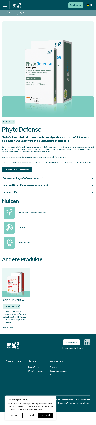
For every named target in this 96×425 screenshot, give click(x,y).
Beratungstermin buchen (59, 371)
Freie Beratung (75, 5)
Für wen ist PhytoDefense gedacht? (23, 178)
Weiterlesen (8, 327)
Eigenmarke (12, 13)
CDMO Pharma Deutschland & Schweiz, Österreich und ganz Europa (62, 403)
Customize (15, 415)
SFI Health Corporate (35, 371)
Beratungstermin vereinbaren (17, 169)
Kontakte (53, 375)
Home (3, 13)
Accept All (46, 415)
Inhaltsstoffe (10, 192)
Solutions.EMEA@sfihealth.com (72, 348)
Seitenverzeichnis (83, 400)
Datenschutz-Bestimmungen (61, 400)
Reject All (30, 415)
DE (91, 5)
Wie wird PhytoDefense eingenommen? (25, 185)
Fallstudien (53, 367)
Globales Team (33, 367)
